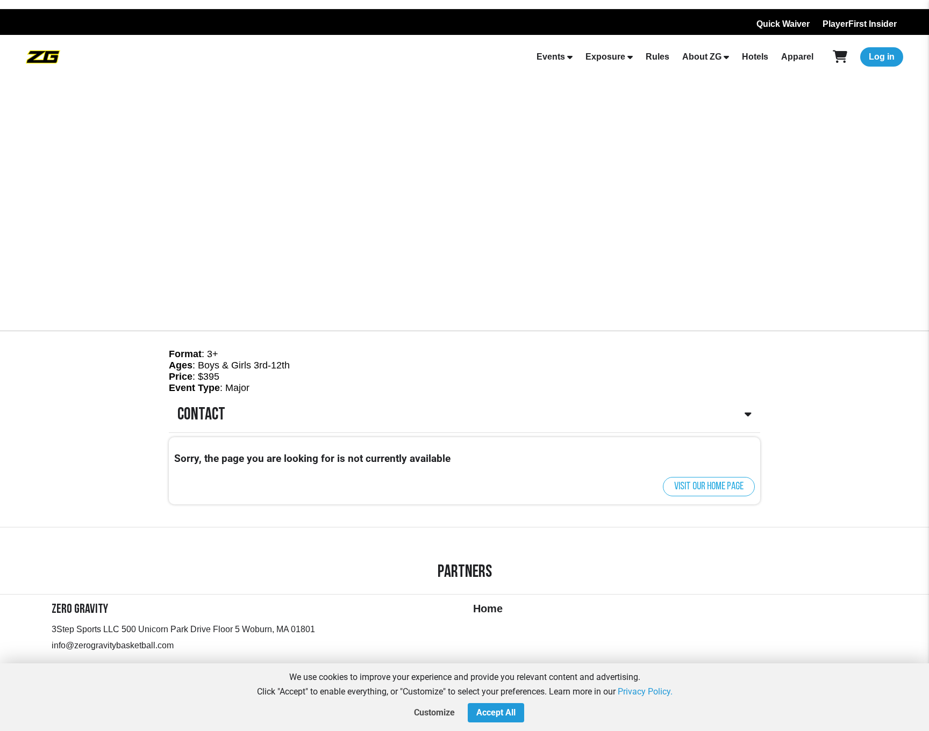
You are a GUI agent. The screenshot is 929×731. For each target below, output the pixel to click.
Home (488, 608)
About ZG (701, 56)
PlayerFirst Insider (860, 23)
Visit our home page (709, 486)
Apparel (797, 56)
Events (551, 56)
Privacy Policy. (645, 691)
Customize (434, 712)
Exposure (605, 56)
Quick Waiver (783, 23)
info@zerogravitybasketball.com (113, 645)
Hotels (755, 56)
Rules (657, 56)
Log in (882, 56)
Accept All (496, 712)
